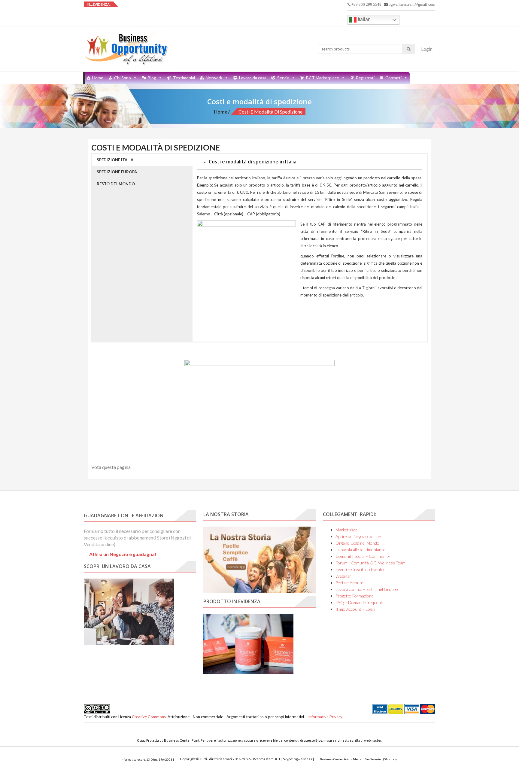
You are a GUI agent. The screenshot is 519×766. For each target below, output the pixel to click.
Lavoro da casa (252, 77)
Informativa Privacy (325, 716)
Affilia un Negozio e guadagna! (122, 554)
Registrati (365, 77)
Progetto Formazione (354, 595)
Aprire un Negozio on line (358, 536)
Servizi (283, 77)
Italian (364, 19)
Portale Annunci (350, 582)
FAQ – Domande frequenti (359, 602)
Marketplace (346, 529)
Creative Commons (149, 716)
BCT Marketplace (322, 77)
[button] (142, 160)
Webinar (343, 576)
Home (97, 77)
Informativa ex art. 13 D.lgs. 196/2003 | (147, 759)
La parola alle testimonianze (360, 549)
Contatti (393, 77)
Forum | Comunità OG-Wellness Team (370, 562)
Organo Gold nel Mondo (357, 543)
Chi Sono (122, 77)
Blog (152, 77)
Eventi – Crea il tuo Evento (359, 569)
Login (426, 49)
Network (214, 77)
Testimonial (184, 77)
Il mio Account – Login (355, 609)
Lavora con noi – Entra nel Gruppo (366, 589)
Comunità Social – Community (362, 556)
